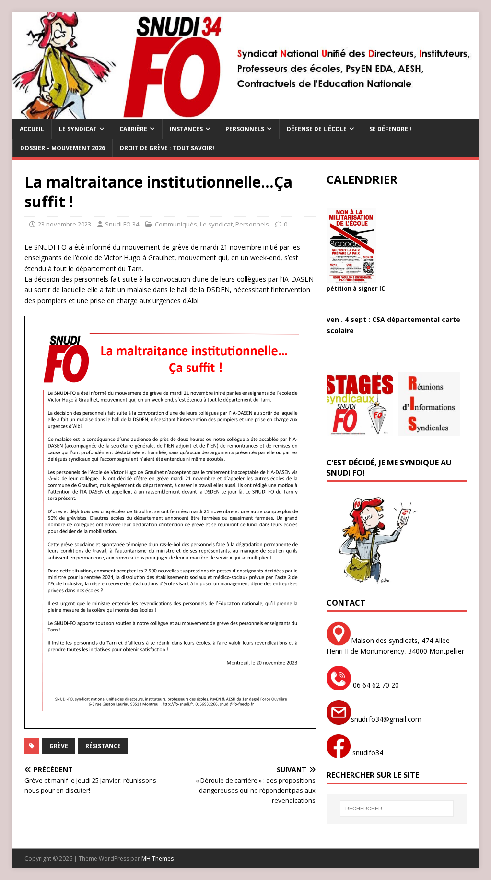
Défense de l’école (317, 129)
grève (58, 746)
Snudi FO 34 (122, 224)
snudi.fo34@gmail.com (386, 719)
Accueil (32, 129)
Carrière (133, 129)
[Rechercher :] (397, 808)
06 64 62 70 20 (375, 685)
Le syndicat (78, 129)
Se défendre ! (390, 129)
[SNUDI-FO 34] (245, 114)
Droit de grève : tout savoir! (167, 148)
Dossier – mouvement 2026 (62, 148)
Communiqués (176, 224)
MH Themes (157, 859)
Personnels (244, 129)
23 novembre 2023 (64, 224)
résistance (103, 746)
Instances (186, 129)
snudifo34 (367, 752)
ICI (383, 289)
